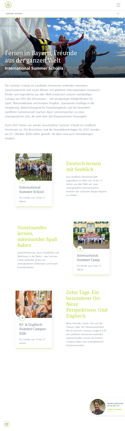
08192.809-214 (113, 406)
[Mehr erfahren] (34, 180)
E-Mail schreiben (114, 409)
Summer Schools (14, 13)
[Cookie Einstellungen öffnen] (7, 424)
